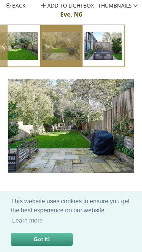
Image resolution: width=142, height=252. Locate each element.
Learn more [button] (27, 220)
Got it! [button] (42, 239)
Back (18, 5)
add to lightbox (70, 5)
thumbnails (115, 5)
